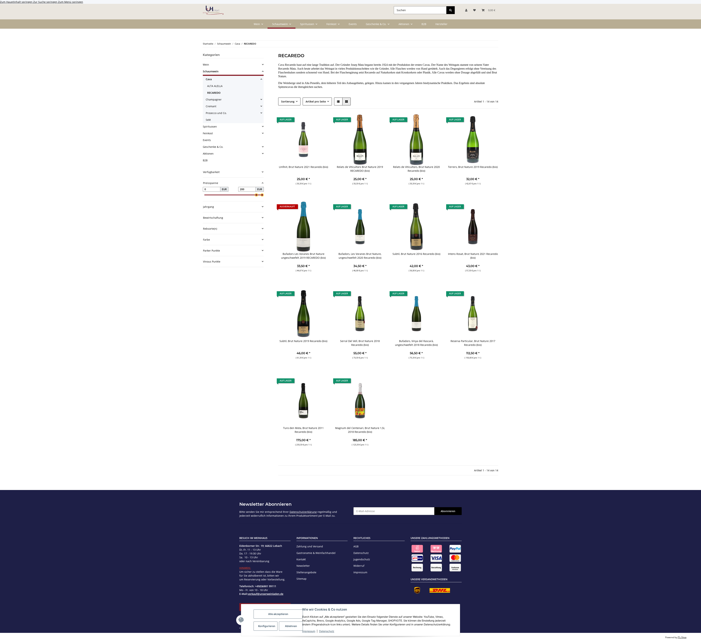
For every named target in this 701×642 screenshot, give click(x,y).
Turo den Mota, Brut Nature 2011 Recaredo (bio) (303, 430)
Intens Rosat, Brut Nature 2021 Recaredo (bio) (473, 255)
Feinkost (208, 133)
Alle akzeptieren (278, 614)
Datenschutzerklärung (303, 512)
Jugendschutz (361, 559)
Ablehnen (291, 626)
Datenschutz (326, 631)
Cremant (211, 106)
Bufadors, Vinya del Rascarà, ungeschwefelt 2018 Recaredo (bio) (416, 343)
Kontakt (301, 559)
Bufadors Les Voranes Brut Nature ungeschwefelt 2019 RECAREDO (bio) (303, 255)
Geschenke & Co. (213, 147)
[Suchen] (450, 10)
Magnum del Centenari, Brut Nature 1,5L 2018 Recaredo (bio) (360, 430)
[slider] (256, 195)
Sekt (208, 119)
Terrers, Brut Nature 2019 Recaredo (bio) (473, 167)
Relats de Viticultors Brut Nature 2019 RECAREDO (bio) (360, 168)
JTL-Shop (682, 637)
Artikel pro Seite (316, 101)
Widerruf (358, 565)
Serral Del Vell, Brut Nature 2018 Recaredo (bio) (360, 343)
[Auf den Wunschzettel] (323, 121)
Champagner (214, 99)
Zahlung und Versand (309, 546)
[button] (466, 10)
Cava (209, 79)
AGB (356, 546)
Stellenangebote (306, 572)
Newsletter (303, 565)
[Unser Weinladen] (213, 10)
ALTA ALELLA (215, 86)
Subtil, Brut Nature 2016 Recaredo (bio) (416, 254)
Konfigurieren (266, 626)
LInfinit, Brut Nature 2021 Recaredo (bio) (303, 167)
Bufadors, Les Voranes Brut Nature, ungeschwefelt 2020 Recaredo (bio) (359, 255)
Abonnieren (448, 511)
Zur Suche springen (45, 2)
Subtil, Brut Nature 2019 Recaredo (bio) (303, 341)
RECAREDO (214, 92)
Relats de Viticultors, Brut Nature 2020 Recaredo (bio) (416, 168)
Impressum (308, 631)
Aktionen (208, 153)
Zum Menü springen (70, 2)
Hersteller (441, 24)
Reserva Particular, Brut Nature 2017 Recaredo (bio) (473, 343)
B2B (205, 160)
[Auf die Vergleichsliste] (313, 121)
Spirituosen (210, 126)
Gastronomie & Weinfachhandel (316, 553)
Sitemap (301, 578)
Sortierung (287, 101)
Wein (206, 64)
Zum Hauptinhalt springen (16, 2)
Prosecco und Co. (216, 113)
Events (207, 140)
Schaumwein (211, 71)
